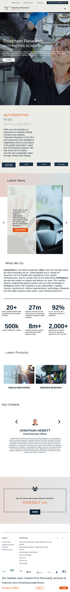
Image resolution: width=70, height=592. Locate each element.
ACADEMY (9, 60)
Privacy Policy (10, 587)
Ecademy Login (28, 2)
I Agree (63, 588)
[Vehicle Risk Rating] (19, 374)
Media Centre (16, 2)
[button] (4, 222)
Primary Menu (65, 8)
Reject (39, 588)
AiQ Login (40, 2)
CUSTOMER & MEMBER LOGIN (57, 2)
